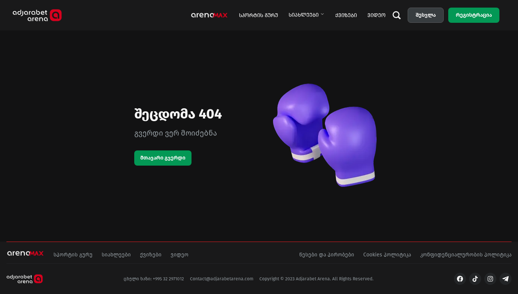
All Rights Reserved (352, 278)
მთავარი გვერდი (162, 158)
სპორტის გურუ (258, 15)
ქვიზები (346, 15)
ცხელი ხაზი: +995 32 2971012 (154, 278)
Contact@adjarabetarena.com (221, 278)
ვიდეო (376, 15)
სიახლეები (304, 15)
